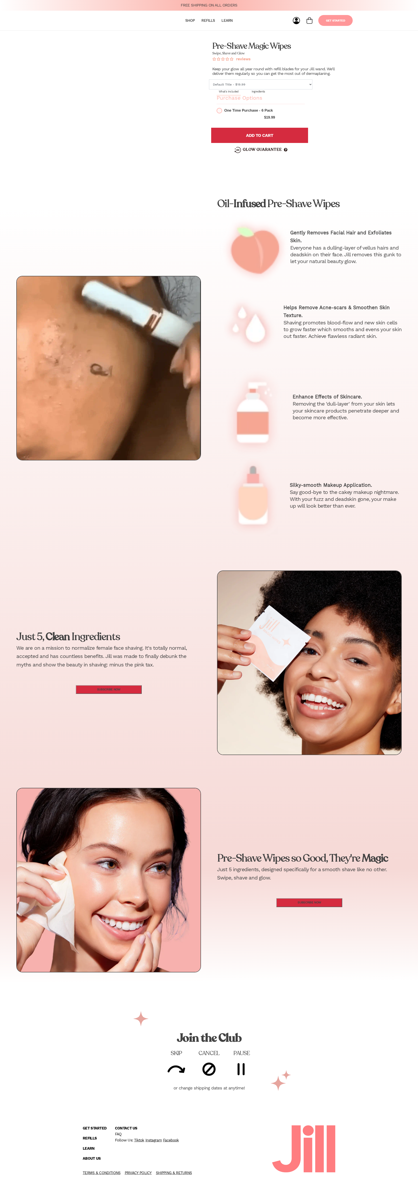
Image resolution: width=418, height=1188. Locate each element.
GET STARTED (335, 20)
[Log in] (296, 20)
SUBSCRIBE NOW (108, 689)
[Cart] (309, 20)
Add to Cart (259, 135)
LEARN (227, 20)
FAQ (118, 1134)
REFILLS (208, 20)
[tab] (229, 91)
